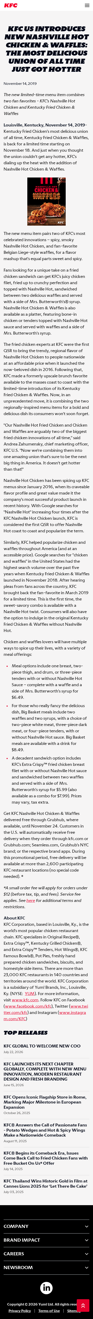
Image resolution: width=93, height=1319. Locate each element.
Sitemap (74, 1311)
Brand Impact (22, 1240)
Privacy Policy (20, 1311)
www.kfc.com (25, 1000)
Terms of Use (49, 1311)
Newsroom (18, 1267)
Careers (14, 1254)
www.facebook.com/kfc (28, 1006)
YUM (30, 994)
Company (16, 1226)
